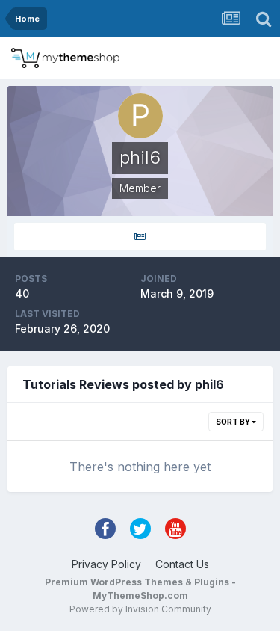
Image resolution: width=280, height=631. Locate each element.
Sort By (234, 421)
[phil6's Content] (140, 236)
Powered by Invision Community (140, 609)
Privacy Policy (106, 564)
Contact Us (182, 564)
